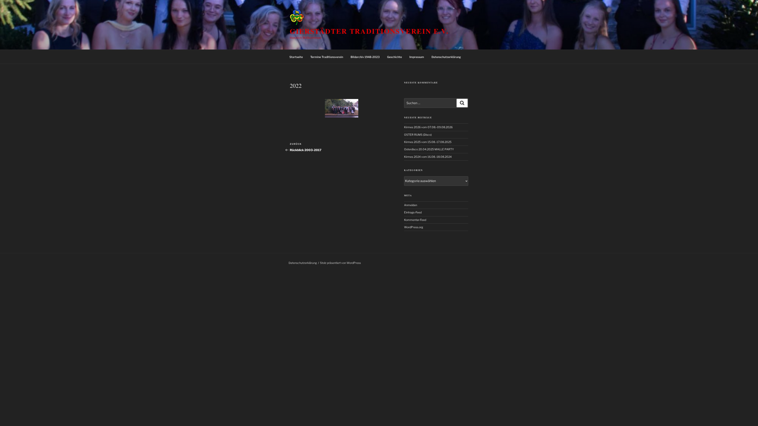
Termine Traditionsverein (326, 57)
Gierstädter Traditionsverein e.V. (369, 31)
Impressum (416, 57)
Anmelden (410, 205)
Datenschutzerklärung (446, 57)
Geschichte (394, 57)
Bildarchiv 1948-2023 (365, 57)
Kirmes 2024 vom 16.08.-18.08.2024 (428, 156)
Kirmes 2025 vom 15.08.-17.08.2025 (427, 142)
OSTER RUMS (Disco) (418, 134)
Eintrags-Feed (413, 212)
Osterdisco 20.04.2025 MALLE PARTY (429, 149)
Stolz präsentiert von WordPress (340, 262)
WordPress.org (413, 227)
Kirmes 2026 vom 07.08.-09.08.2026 (428, 127)
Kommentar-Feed (415, 219)
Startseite (296, 57)
